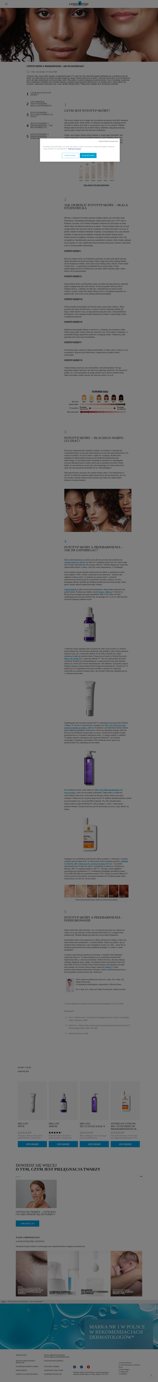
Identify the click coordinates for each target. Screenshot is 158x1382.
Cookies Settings (70, 155)
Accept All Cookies (88, 155)
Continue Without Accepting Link (108, 141)
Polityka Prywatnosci (74, 148)
